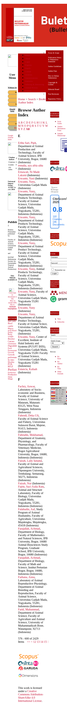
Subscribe (60, 322)
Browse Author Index (33, 101)
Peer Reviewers (53, 94)
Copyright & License (52, 83)
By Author (59, 363)
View (59, 319)
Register (28, 65)
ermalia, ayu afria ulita (30, 165)
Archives (28, 75)
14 (41, 641)
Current (28, 72)
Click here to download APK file (13, 296)
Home (27, 55)
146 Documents (58, 223)
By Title (59, 368)
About (27, 59)
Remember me (60, 270)
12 (34, 641)
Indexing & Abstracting (34, 84)
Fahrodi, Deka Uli (28, 415)
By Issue (59, 358)
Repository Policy (54, 99)
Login (27, 62)
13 (38, 641)
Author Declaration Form (61, 128)
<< (28, 641)
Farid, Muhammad (28, 609)
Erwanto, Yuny (26, 181)
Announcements (31, 78)
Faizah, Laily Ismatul (30, 460)
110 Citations (57, 218)
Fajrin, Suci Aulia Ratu (31, 486)
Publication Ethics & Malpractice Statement (54, 59)
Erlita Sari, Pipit (27, 142)
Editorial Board (53, 89)
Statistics (29, 81)
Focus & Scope (53, 53)
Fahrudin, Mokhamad (30, 434)
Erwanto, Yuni (26, 178)
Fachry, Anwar (26, 386)
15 (45, 641)
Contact (28, 91)
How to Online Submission (53, 77)
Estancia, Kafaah (27, 369)
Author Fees (52, 71)
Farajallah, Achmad (29, 528)
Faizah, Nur (24, 483)
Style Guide (59, 122)
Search (27, 68)
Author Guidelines (54, 66)
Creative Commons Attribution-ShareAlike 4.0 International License (30, 696)
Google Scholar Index (10, 137)
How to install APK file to (12, 305)
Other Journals (60, 373)
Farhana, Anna (26, 577)
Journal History (31, 88)
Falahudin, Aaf (26, 509)
